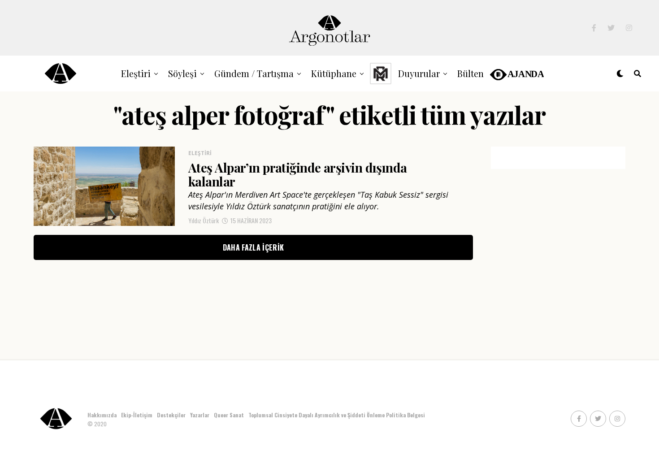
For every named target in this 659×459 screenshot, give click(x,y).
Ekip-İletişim (136, 415)
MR (380, 73)
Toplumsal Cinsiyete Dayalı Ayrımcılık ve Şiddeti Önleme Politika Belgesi (337, 415)
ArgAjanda (516, 73)
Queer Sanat (229, 415)
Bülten (470, 73)
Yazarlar (199, 415)
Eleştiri (136, 73)
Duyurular (419, 73)
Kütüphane (333, 73)
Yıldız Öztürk (203, 220)
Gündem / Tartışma (254, 73)
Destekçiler (171, 415)
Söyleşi (182, 73)
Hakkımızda (102, 415)
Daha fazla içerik (253, 247)
